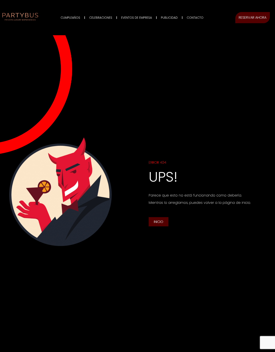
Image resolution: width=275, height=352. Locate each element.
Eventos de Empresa (136, 17)
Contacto (195, 17)
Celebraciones (100, 17)
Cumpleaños (70, 17)
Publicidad (169, 17)
